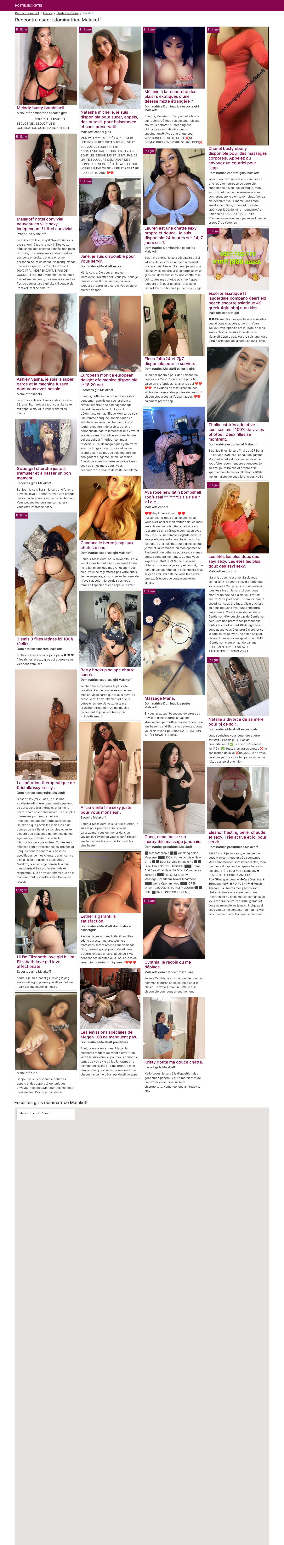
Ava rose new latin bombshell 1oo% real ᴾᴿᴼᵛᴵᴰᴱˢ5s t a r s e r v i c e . (173, 497)
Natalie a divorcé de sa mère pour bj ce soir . (236, 721)
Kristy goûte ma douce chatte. (174, 1062)
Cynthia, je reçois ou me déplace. (168, 964)
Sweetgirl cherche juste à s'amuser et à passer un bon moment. (44, 473)
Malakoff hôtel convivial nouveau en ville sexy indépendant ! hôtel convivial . (46, 224)
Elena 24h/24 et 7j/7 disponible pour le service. (170, 361)
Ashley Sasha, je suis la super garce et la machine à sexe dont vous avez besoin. (45, 384)
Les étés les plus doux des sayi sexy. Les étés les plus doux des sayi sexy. (234, 561)
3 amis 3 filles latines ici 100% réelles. (45, 641)
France (48, 13)
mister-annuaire (46, 986)
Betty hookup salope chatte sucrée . (107, 672)
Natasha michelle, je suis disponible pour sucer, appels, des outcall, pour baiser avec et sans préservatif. (109, 119)
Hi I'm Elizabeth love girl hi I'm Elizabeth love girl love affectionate (45, 962)
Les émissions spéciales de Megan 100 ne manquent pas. (109, 1034)
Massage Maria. (160, 698)
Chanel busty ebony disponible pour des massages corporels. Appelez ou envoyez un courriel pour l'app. (237, 158)
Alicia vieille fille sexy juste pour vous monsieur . (106, 810)
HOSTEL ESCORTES (29, 5)
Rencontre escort (27, 13)
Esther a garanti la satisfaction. (98, 918)
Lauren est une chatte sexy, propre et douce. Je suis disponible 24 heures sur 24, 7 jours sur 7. (174, 235)
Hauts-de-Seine (68, 13)
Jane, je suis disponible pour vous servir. (108, 259)
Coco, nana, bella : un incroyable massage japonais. (173, 839)
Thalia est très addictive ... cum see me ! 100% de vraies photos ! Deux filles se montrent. (236, 432)
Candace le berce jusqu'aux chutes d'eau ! (107, 545)
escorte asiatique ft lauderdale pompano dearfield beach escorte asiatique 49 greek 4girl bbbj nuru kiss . (237, 300)
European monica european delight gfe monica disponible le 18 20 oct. (109, 380)
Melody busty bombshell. (41, 107)
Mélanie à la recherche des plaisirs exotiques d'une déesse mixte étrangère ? (170, 96)
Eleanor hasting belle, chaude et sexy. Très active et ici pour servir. (237, 837)
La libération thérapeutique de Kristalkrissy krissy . (46, 785)
